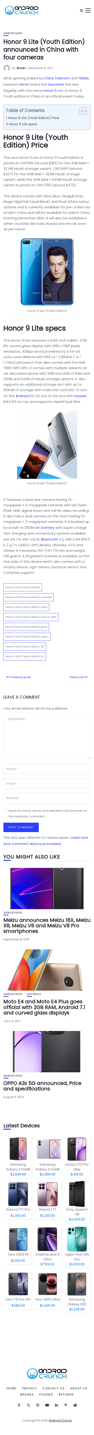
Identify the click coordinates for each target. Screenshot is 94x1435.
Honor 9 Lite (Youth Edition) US (24, 656)
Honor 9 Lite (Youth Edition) (22, 587)
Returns (66, 1394)
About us (78, 1388)
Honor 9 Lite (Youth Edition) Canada (28, 597)
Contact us (53, 1388)
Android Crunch (60, 1420)
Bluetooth (49, 539)
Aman (21, 68)
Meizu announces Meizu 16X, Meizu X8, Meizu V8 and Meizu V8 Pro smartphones (47, 926)
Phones (46, 1394)
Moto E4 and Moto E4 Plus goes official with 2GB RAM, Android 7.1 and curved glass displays (44, 1007)
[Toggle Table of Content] (81, 111)
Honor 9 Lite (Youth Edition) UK (24, 646)
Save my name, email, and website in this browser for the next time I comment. (48, 813)
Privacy (29, 1388)
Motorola (34, 994)
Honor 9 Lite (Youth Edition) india (26, 607)
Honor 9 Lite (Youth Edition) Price (33, 118)
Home (12, 1388)
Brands (27, 1394)
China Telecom (57, 78)
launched (56, 84)
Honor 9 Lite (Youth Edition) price (26, 627)
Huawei (80, 395)
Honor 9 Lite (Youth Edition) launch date (30, 617)
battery (47, 527)
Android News (12, 33)
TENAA (83, 78)
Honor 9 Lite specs (23, 124)
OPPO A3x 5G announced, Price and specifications (42, 1086)
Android (22, 395)
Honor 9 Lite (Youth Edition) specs (27, 636)
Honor (24, 84)
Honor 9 (50, 90)
